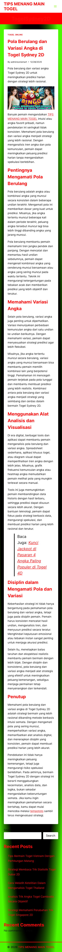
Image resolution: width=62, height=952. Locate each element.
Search (8, 830)
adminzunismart (19, 62)
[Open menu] (55, 6)
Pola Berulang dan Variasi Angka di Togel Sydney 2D (27, 48)
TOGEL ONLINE (15, 34)
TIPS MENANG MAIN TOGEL (36, 947)
